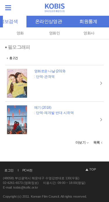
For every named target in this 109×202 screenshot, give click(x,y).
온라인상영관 (48, 21)
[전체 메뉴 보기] (8, 7)
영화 (20, 33)
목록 (96, 142)
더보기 (81, 142)
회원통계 (88, 21)
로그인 (9, 170)
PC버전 (27, 170)
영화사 (88, 33)
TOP (92, 169)
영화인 (54, 33)
